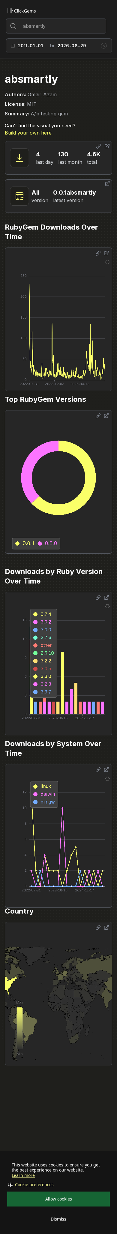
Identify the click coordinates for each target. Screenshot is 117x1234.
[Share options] (99, 146)
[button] (58, 1185)
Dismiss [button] (58, 1219)
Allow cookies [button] (58, 1199)
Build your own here (28, 133)
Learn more (23, 1175)
